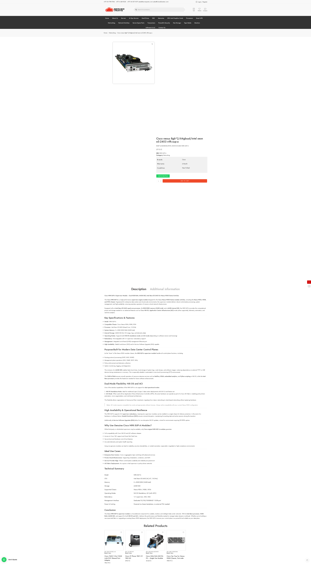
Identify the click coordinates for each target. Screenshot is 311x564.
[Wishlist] (121, 532)
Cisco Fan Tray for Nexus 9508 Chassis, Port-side (175, 557)
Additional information (165, 289)
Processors (189, 18)
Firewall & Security (164, 23)
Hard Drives (145, 18)
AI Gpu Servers (133, 18)
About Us (115, 18)
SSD (153, 18)
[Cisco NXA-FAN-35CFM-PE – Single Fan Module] (155, 540)
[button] (4, 559)
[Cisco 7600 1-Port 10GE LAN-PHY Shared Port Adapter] (114, 540)
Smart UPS (199, 18)
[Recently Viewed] (307, 560)
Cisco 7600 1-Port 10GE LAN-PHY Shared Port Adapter (113, 558)
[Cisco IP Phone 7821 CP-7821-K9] (134, 540)
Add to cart (185, 181)
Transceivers (151, 23)
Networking (111, 23)
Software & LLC (150, 28)
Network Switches (123, 23)
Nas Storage (177, 23)
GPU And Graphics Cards (175, 18)
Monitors (197, 23)
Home (107, 18)
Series (172, 300)
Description (138, 289)
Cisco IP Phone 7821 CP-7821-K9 (134, 557)
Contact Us (161, 28)
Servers (123, 18)
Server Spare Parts (138, 23)
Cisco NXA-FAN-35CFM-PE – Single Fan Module (154, 557)
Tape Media (187, 23)
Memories (161, 18)
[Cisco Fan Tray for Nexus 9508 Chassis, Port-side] (176, 540)
